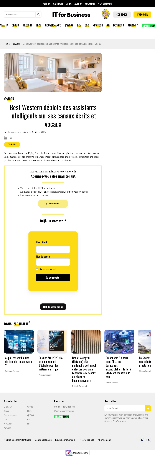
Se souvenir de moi (47, 269)
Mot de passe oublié (53, 306)
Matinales (58, 3)
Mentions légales (43, 440)
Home (7, 44)
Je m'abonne (53, 204)
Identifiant (41, 242)
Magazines (90, 3)
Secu (38, 25)
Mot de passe (43, 256)
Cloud (15, 25)
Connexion (121, 14)
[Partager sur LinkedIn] (5, 137)
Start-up (132, 25)
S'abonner (142, 14)
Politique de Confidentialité (17, 440)
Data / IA (8, 407)
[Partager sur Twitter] (10, 137)
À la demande (105, 3)
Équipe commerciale (65, 440)
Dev (79, 25)
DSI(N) (69, 3)
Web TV (46, 3)
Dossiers (118, 25)
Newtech (98, 25)
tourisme (12, 144)
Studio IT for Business (64, 407)
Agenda (78, 3)
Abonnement (104, 440)
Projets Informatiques (64, 411)
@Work (68, 25)
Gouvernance (53, 25)
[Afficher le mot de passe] (66, 262)
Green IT (27, 25)
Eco (87, 25)
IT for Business (86, 440)
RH (108, 25)
